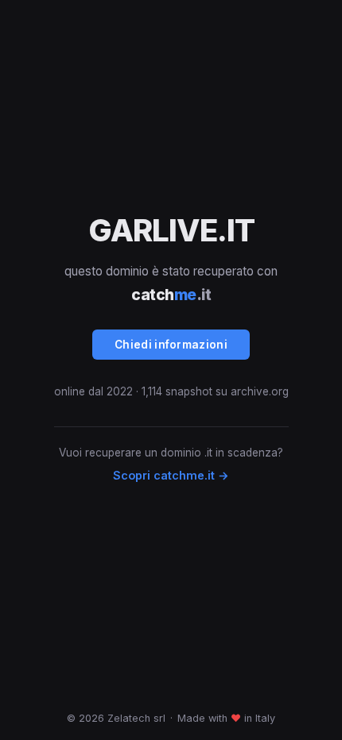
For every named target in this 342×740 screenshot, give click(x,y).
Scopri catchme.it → (171, 475)
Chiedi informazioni (171, 344)
